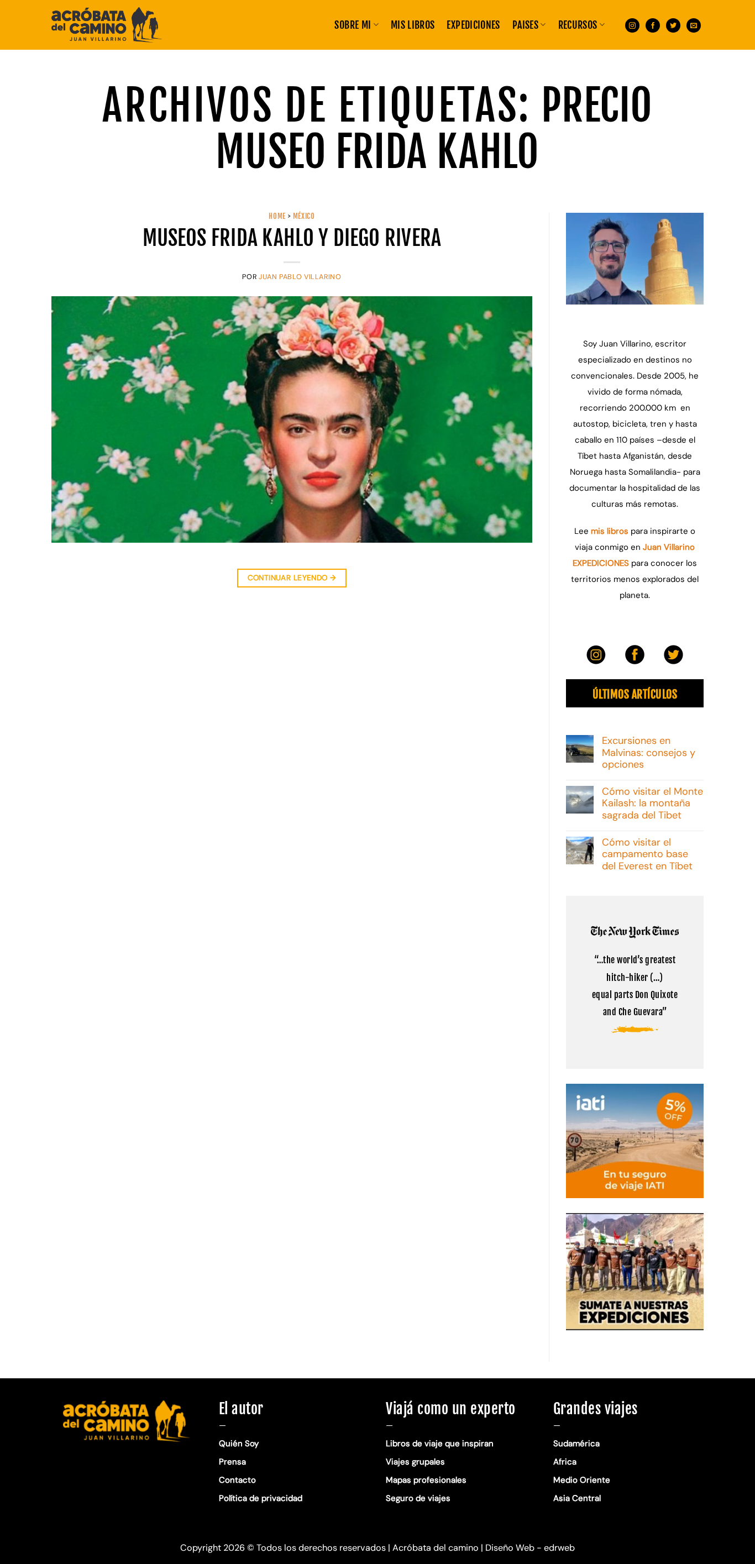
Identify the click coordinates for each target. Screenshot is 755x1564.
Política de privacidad (262, 1498)
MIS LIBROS (413, 25)
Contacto (237, 1480)
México (304, 216)
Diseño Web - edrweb (530, 1547)
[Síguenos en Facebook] (653, 24)
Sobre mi (352, 25)
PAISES (525, 25)
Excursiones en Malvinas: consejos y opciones (648, 753)
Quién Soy (239, 1443)
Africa (564, 1461)
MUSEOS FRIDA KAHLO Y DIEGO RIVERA (292, 238)
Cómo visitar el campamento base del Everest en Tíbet (647, 855)
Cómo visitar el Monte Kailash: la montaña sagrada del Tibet (652, 804)
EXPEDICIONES (473, 25)
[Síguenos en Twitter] (673, 24)
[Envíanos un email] (693, 24)
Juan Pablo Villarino (300, 276)
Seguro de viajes (418, 1498)
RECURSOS (577, 25)
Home (277, 216)
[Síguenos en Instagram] (632, 25)
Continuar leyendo (292, 577)
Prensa (232, 1461)
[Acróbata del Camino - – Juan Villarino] (106, 25)
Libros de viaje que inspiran (440, 1443)
